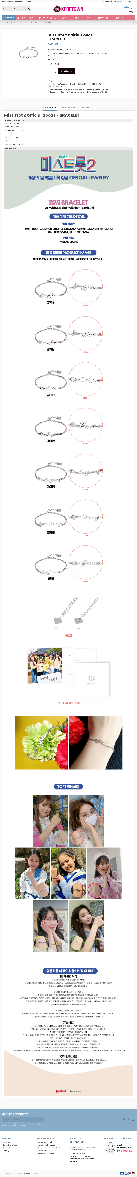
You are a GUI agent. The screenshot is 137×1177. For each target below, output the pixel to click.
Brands (29, 1)
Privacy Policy (8, 1148)
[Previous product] (134, 23)
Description (50, 107)
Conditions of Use (10, 1145)
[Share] (49, 81)
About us (6, 1142)
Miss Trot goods (63, 84)
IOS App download (44, 1142)
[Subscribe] (41, 1119)
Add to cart (68, 71)
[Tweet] (52, 81)
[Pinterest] (54, 81)
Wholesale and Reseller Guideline (50, 1148)
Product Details (69, 107)
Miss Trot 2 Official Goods (80, 84)
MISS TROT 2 (96, 84)
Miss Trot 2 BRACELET (57, 86)
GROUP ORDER (42, 1151)
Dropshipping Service (45, 1153)
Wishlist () (107, 1)
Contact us (130, 1)
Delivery (6, 1151)
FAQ (4, 1153)
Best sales (19, 1)
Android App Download (46, 1145)
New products (7, 1)
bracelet (52, 84)
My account (119, 1)
